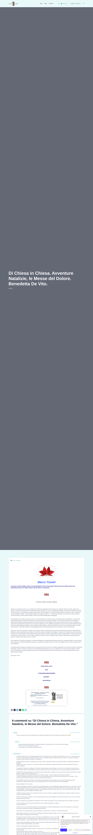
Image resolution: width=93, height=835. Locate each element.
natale (19, 560)
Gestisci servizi (63, 826)
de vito (15, 560)
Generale (11, 288)
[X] (66, 3)
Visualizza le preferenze (82, 829)
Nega (70, 829)
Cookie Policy (75, 832)
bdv (13, 560)
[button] (90, 816)
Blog (46, 3)
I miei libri (51, 3)
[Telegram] (61, 3)
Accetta (63, 829)
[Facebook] (59, 3)
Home (41, 3)
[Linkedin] (64, 3)
